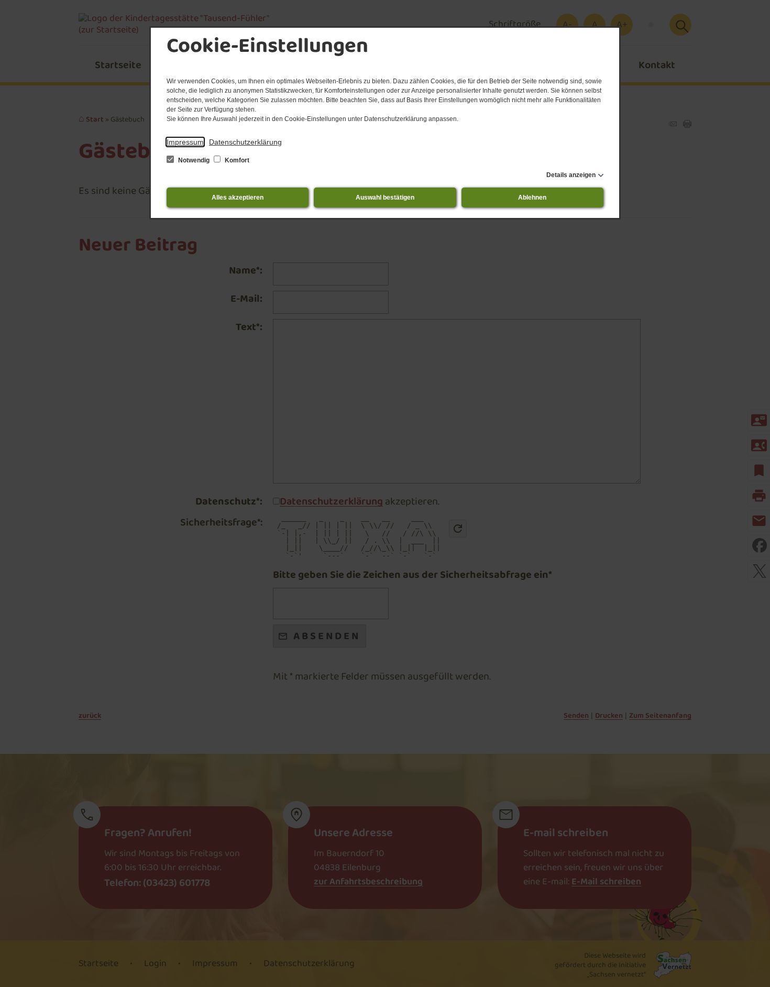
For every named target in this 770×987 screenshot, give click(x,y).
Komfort (236, 160)
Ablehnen (532, 197)
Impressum (185, 142)
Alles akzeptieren (237, 197)
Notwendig (194, 160)
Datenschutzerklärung (245, 142)
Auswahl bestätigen (385, 197)
